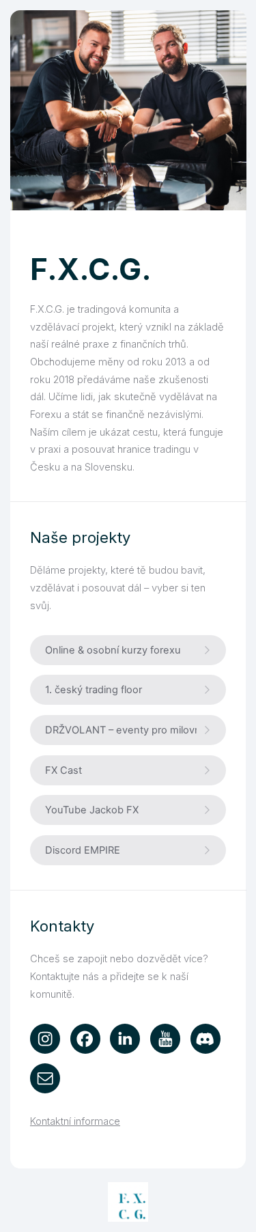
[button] (128, 650)
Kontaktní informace (75, 1121)
